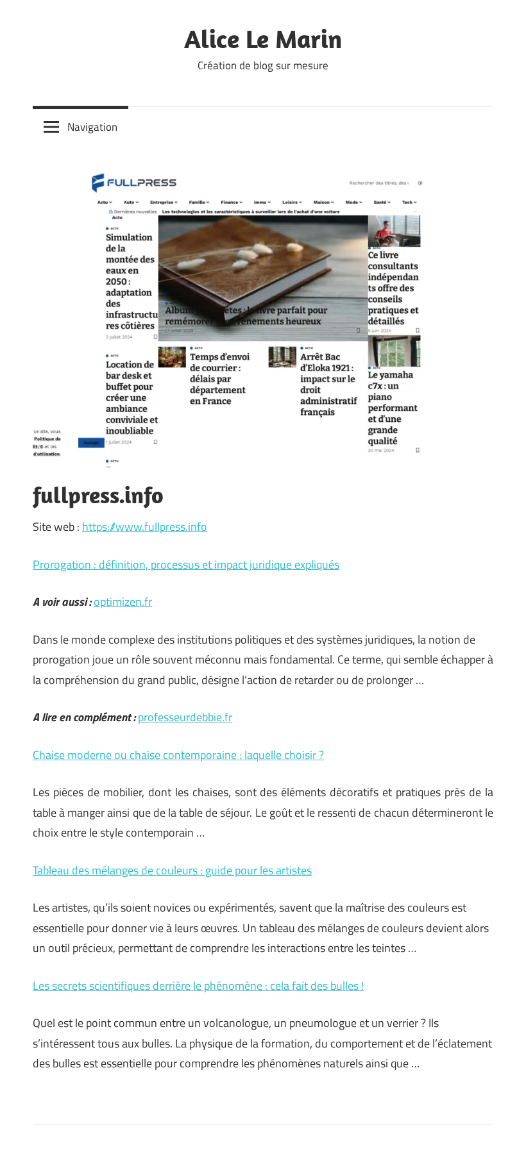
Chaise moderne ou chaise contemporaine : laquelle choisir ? (178, 754)
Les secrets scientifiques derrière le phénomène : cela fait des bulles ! (198, 985)
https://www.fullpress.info (144, 526)
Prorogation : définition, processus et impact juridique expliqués (186, 564)
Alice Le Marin (263, 38)
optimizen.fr (123, 601)
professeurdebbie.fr (185, 717)
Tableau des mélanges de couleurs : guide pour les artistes (172, 870)
